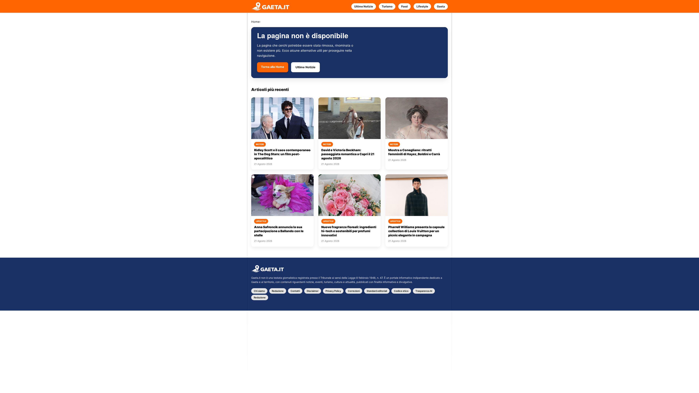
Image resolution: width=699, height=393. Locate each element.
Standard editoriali (377, 290)
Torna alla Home (272, 67)
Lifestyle (422, 6)
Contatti (295, 290)
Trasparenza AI (423, 290)
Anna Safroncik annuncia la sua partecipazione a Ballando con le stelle (278, 231)
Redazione (278, 290)
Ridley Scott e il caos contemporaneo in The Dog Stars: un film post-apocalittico (282, 154)
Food (404, 6)
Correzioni (354, 290)
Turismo (387, 6)
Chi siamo (259, 290)
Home (255, 21)
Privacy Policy (333, 290)
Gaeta (441, 6)
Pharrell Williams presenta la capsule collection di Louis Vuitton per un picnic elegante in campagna (416, 231)
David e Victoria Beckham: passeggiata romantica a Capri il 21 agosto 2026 (347, 154)
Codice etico (401, 290)
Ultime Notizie (363, 6)
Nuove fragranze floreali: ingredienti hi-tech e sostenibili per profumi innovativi (348, 231)
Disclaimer (313, 290)
